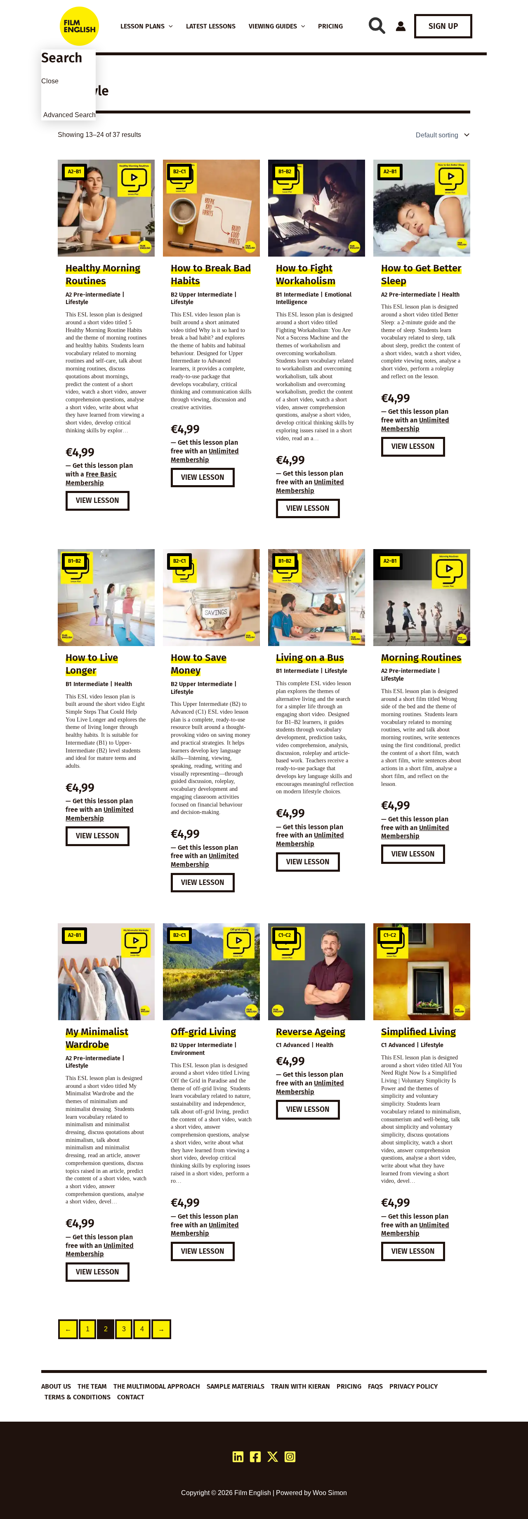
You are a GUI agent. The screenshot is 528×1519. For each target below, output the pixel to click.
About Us (56, 1386)
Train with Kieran (300, 1386)
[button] (169, 26)
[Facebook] (255, 1457)
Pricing (349, 1386)
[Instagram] (290, 1457)
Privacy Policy (413, 1386)
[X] (272, 1457)
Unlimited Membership (205, 455)
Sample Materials (235, 1386)
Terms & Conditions (78, 1397)
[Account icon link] (401, 26)
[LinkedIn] (238, 1457)
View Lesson (97, 500)
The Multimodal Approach (156, 1386)
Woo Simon (330, 1492)
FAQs (375, 1386)
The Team (92, 1386)
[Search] (377, 25)
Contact (130, 1397)
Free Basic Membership (91, 478)
